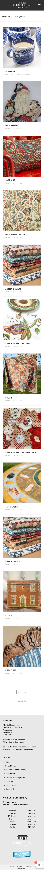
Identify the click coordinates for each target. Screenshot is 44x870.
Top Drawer (11, 507)
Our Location (11, 785)
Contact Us (10, 789)
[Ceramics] (27, 47)
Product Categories (22, 74)
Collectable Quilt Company (15, 770)
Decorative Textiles (16, 235)
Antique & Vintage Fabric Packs (21, 452)
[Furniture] (27, 646)
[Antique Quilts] (27, 265)
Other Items (11, 126)
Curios (9, 616)
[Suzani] (27, 374)
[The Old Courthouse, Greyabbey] (22, 5)
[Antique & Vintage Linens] (27, 319)
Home (8, 762)
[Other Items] (27, 101)
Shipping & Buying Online (15, 778)
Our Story (9, 781)
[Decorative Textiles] (27, 210)
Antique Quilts (13, 289)
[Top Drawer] (27, 483)
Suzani (8, 398)
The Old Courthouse (12, 766)
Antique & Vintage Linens (18, 343)
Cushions (10, 180)
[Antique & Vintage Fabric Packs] (27, 428)
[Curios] (27, 591)
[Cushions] (27, 156)
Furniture (10, 670)
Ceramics (10, 71)
